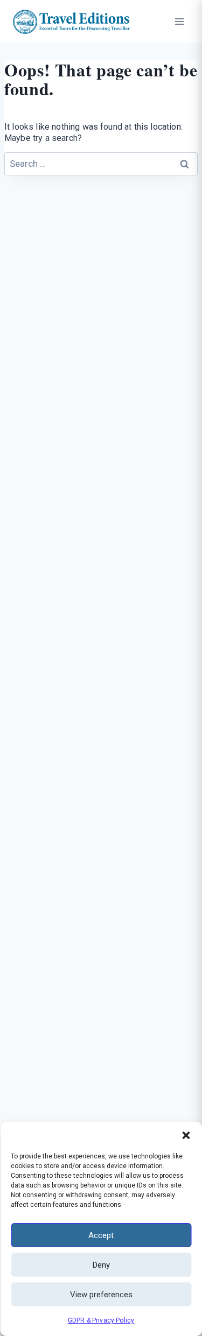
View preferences (101, 1294)
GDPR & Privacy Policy (101, 1320)
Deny (101, 1265)
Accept (101, 1235)
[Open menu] (179, 21)
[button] (185, 1135)
